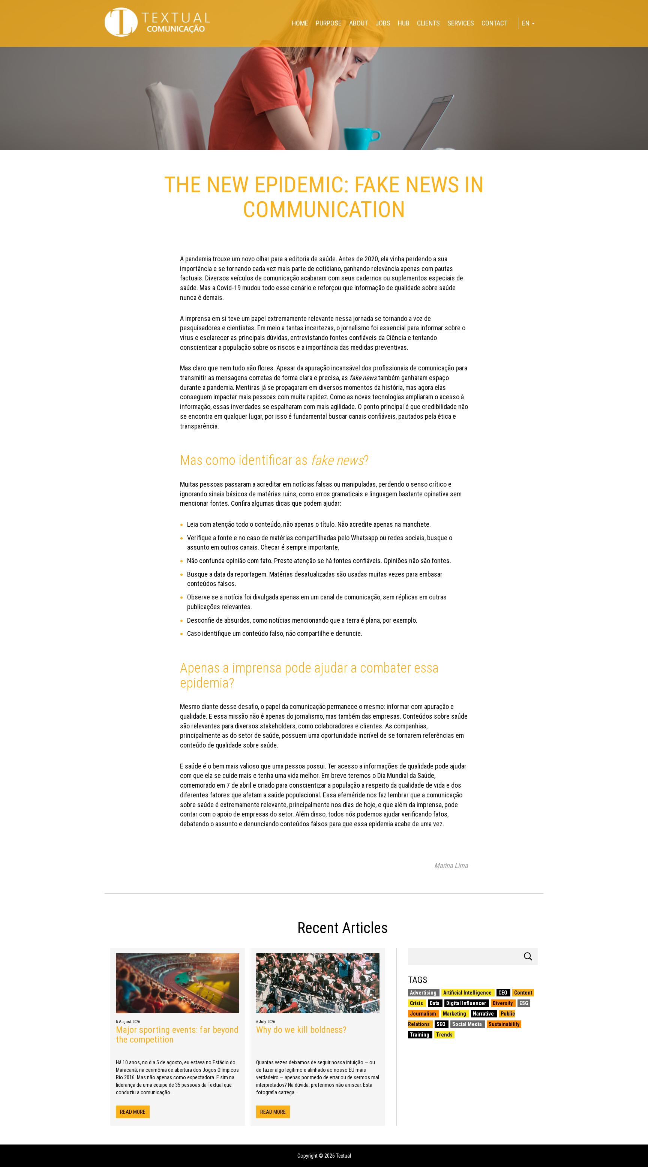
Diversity (503, 1003)
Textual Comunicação (157, 22)
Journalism (423, 1014)
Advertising (424, 993)
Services (460, 23)
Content (523, 993)
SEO (441, 1024)
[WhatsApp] (3, 49)
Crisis (417, 1003)
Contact (494, 23)
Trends (444, 1035)
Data (435, 1003)
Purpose (329, 23)
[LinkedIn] (3, 46)
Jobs (382, 23)
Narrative (484, 1014)
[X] (3, 43)
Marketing (455, 1014)
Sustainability (504, 1024)
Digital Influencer (466, 1003)
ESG (523, 1003)
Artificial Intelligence (468, 993)
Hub (404, 23)
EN (526, 23)
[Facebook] (3, 40)
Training (420, 1035)
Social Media (467, 1024)
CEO (503, 993)
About (358, 23)
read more (133, 1112)
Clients (428, 23)
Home (300, 23)
